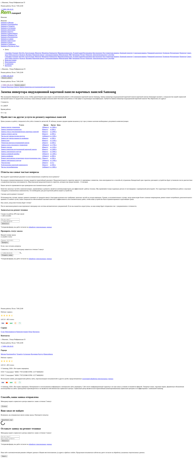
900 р (53, 138)
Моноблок (45, 53)
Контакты (8, 65)
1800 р (53, 127)
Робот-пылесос (14, 55)
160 (45, 154)
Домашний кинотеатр (154, 53)
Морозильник (63, 55)
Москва (3, 354)
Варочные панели (13, 87)
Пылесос (22, 55)
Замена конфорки (7, 156)
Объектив (88, 55)
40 (45, 138)
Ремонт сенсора (6, 147)
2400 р (53, 149)
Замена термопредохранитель (11, 129)
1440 (46, 136)
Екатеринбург (11, 354)
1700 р (53, 145)
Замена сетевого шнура (9, 134)
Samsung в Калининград (9, 37)
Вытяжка (29, 55)
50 (45, 151)
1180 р (53, 136)
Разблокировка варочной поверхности (14, 165)
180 (45, 127)
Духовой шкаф (78, 53)
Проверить (5, 242)
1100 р (53, 140)
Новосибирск (48, 354)
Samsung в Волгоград (8, 40)
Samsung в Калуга (7, 31)
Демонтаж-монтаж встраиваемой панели (15, 143)
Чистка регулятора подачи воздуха (13, 136)
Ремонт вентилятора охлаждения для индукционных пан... (21, 158)
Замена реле (5, 140)
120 (45, 156)
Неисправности (10, 62)
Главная (3, 87)
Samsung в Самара (7, 39)
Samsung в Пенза (6, 42)
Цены (30, 332)
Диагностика (5, 163)
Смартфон (8, 53)
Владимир (34, 354)
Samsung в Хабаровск (8, 44)
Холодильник (30, 53)
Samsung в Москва (7, 22)
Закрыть (4, 456)
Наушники (76, 55)
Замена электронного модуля (11, 151)
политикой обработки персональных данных (97, 379)
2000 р (53, 131)
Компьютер (53, 53)
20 (45, 143)
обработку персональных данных (40, 227)
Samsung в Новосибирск (9, 33)
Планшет (15, 53)
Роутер (82, 55)
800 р (53, 129)
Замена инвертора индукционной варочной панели (37, 87)
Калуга (40, 354)
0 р (52, 163)
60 (45, 129)
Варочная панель (38, 55)
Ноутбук (22, 53)
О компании (9, 64)
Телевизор (166, 53)
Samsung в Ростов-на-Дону (10, 46)
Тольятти (19, 354)
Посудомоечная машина (111, 53)
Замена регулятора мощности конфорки (14, 138)
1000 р (53, 151)
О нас (3, 332)
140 (45, 160)
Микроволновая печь (65, 53)
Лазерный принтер (126, 53)
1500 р (53, 160)
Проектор (183, 53)
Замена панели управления (10, 127)
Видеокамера (87, 53)
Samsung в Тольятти (8, 26)
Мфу (70, 55)
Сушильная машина (140, 53)
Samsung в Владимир (8, 30)
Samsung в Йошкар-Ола (9, 35)
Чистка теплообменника (9, 167)
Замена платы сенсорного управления (14, 145)
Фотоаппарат (174, 53)
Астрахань (26, 354)
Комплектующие (10, 60)
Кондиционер (97, 53)
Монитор (38, 53)
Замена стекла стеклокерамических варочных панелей (20, 131)
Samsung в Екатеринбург (9, 24)
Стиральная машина (52, 55)
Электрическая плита (99, 55)
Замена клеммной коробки (10, 154)
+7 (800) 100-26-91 (7, 9)
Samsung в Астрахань (8, 28)
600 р (53, 143)
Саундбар (111, 55)
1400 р (53, 154)
